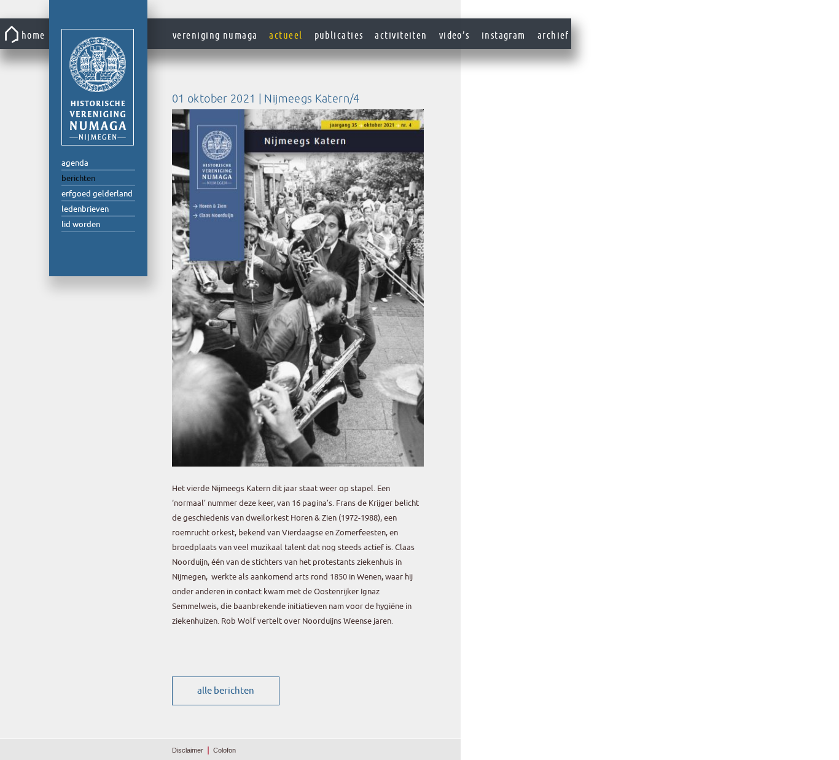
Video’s (454, 35)
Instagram (504, 35)
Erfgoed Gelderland (97, 193)
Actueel (285, 35)
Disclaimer (187, 750)
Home (33, 35)
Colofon (224, 750)
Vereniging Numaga (97, 87)
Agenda (74, 163)
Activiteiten (401, 35)
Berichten (78, 178)
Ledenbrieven (85, 209)
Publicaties (339, 35)
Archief (553, 35)
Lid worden (80, 224)
